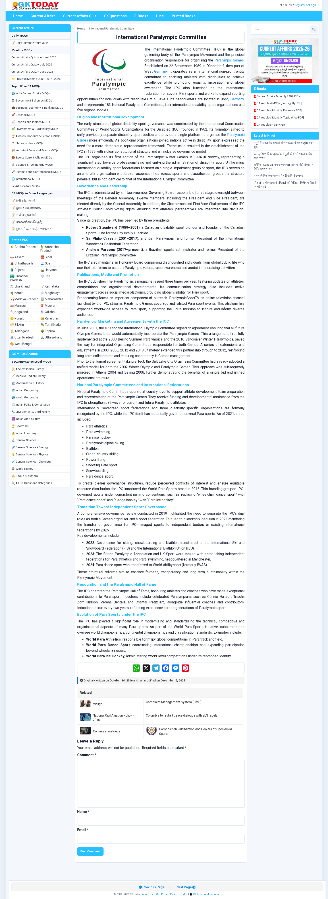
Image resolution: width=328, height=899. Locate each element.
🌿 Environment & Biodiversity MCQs (34, 129)
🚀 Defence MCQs (23, 114)
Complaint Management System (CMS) (173, 702)
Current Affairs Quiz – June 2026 (32, 71)
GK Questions (115, 16)
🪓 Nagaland (19, 312)
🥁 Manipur (18, 305)
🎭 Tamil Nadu (50, 324)
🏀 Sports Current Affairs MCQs (31, 157)
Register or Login (306, 5)
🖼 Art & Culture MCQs (25, 186)
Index (184, 894)
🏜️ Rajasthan (49, 318)
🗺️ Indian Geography (24, 390)
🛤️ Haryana (48, 270)
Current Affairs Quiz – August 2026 (33, 57)
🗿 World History (22, 468)
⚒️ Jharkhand (20, 286)
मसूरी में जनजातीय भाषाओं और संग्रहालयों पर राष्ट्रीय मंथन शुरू (284, 144)
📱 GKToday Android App (204, 894)
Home (18, 16)
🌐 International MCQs (25, 179)
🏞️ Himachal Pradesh (19, 278)
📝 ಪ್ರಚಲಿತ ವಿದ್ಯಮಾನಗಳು (26, 207)
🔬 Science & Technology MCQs (32, 164)
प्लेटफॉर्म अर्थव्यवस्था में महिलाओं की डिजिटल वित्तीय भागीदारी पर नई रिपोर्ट (285, 184)
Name (83, 812)
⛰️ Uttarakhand (51, 337)
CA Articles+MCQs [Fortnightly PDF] (279, 103)
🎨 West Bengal (21, 344)
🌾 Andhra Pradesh (23, 247)
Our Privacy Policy (167, 894)
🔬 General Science (23, 440)
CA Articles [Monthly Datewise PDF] (279, 110)
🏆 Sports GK (20, 426)
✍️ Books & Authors (24, 476)
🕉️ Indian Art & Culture (25, 419)
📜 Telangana (19, 331)
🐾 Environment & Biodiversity (30, 411)
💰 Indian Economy (23, 433)
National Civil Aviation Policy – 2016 (114, 718)
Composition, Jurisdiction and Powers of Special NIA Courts (195, 731)
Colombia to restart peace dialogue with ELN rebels (181, 715)
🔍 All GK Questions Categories (31, 483)
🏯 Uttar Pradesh (22, 337)
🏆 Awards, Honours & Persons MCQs (35, 136)
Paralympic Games (229, 60)
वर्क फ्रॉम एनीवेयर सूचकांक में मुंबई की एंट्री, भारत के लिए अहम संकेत (283, 155)
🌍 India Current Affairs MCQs (30, 93)
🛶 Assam (17, 257)
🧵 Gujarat (17, 270)
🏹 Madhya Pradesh (24, 299)
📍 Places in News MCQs (27, 143)
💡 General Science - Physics (29, 454)
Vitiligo (97, 704)
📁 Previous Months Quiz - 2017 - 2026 (35, 78)
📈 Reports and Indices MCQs (30, 122)
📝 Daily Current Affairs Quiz (29, 42)
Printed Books (183, 16)
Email (83, 830)
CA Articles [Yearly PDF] (271, 124)
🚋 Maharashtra (51, 299)
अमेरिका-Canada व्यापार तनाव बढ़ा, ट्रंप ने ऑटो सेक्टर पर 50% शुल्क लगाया (283, 166)
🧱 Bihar (46, 257)
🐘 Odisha (47, 312)
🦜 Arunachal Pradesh (49, 249)
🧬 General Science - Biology (29, 447)
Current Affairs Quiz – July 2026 (31, 64)
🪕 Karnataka (49, 286)
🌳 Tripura (47, 331)
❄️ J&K (45, 276)
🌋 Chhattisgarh (21, 263)
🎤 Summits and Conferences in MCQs (36, 171)
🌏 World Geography (24, 397)
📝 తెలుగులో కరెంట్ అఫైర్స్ (26, 222)
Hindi (160, 16)
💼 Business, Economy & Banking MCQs (37, 107)
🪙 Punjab (17, 318)
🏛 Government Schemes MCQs (31, 100)
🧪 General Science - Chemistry (31, 461)
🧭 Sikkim (17, 324)
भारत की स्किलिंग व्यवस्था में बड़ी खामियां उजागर (278, 175)
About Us (147, 894)
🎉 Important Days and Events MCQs (34, 150)
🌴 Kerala (16, 293)
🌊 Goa (45, 263)
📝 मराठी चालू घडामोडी (23, 215)
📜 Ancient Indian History (27, 369)
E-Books (141, 16)
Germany (161, 71)
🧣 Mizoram (49, 305)
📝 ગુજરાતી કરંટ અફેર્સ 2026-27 (31, 229)
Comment (86, 755)
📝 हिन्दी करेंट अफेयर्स (23, 200)
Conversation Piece (106, 731)
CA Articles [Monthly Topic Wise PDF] (280, 117)
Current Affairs (43, 16)
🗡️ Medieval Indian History (28, 376)
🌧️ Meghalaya (50, 293)
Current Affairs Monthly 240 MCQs (278, 96)
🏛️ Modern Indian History (27, 383)
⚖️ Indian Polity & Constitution (30, 404)
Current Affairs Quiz (79, 16)
